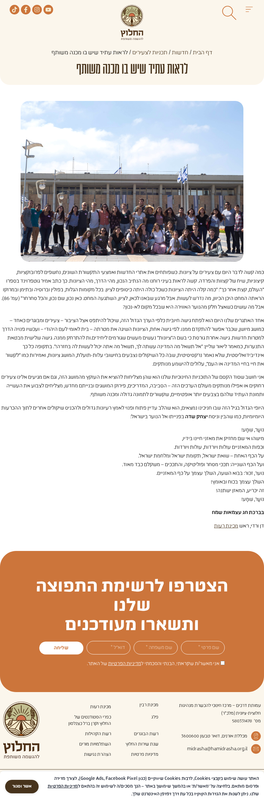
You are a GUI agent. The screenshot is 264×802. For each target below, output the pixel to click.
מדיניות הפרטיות (124, 663)
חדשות (180, 53)
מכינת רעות (226, 526)
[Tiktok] (14, 9)
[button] (249, 10)
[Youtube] (48, 9)
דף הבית (202, 53)
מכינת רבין (148, 704)
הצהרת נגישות (97, 754)
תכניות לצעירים (149, 53)
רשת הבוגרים (146, 733)
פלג (154, 717)
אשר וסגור (22, 786)
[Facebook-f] (26, 9)
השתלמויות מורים (95, 744)
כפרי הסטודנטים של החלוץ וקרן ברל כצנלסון (89, 720)
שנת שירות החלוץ (142, 744)
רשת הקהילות (98, 733)
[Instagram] (37, 9)
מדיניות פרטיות (144, 754)
